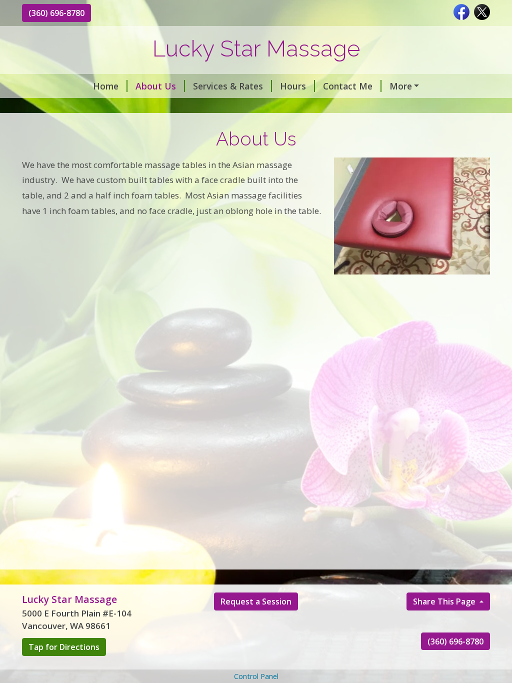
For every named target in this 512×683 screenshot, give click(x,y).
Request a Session (256, 601)
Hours (293, 86)
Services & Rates (228, 86)
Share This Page (445, 601)
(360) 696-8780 (56, 13)
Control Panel (256, 676)
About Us (156, 86)
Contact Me (347, 86)
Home (105, 86)
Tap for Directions (64, 647)
